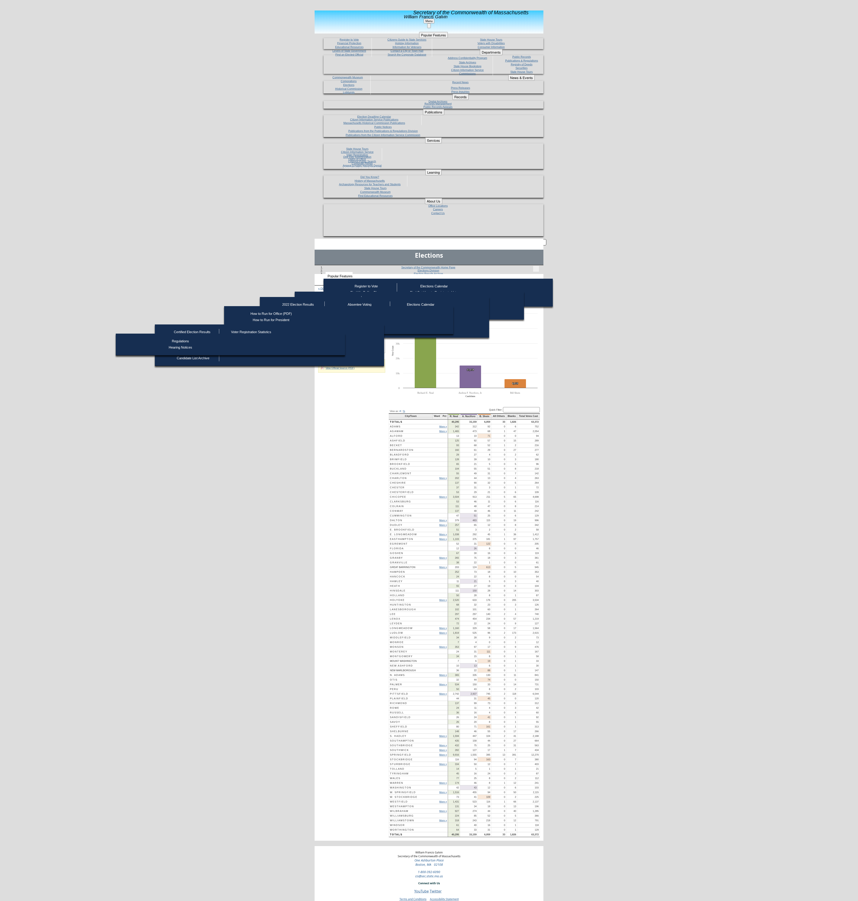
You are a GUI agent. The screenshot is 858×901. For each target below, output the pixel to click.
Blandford (399, 454)
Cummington (401, 515)
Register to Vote (366, 286)
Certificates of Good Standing (362, 167)
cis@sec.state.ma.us (429, 876)
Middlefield (400, 637)
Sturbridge (400, 764)
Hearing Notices (180, 347)
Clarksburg (400, 501)
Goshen (396, 553)
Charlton (398, 478)
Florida (397, 548)
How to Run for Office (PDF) (271, 314)
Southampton (402, 740)
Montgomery (401, 656)
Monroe (397, 642)
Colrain (397, 506)
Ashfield (397, 440)
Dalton (396, 520)
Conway (396, 511)
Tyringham (399, 773)
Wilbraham (399, 811)
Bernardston (402, 450)
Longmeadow (401, 628)
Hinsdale (398, 590)
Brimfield (398, 459)
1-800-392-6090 (429, 872)
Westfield (399, 801)
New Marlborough (403, 670)
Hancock (397, 576)
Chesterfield (402, 492)
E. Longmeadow (403, 534)
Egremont (399, 543)
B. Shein (484, 416)
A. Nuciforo (468, 416)
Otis (393, 679)
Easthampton (401, 539)
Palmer (396, 684)
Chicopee (398, 496)
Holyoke (397, 600)
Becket (396, 445)
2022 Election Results (298, 304)
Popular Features (340, 276)
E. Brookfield (402, 529)
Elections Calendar (434, 286)
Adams (395, 426)
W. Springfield (403, 792)
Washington (400, 787)
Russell (397, 712)
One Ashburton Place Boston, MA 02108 (429, 862)
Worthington (402, 829)
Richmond (398, 703)
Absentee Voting (359, 304)
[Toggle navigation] (536, 269)
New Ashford (401, 665)
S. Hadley (398, 736)
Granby (396, 557)
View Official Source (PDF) (340, 368)
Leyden (396, 623)
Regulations (180, 341)
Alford (396, 436)
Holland (397, 595)
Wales (395, 778)
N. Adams (397, 675)
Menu (429, 21)
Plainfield (399, 698)
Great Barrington (402, 567)
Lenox (395, 618)
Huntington (400, 604)
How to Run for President (271, 320)
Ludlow (396, 632)
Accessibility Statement (444, 899)
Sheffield (398, 726)
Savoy (395, 722)
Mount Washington (403, 661)
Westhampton (402, 806)
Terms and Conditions (413, 899)
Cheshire (398, 482)
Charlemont (401, 473)
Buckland (398, 468)
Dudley (396, 525)
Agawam (397, 431)
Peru (394, 689)
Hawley (396, 581)
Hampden (397, 572)
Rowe (394, 708)
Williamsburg (402, 815)
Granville (399, 562)
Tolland (397, 768)
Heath (395, 586)
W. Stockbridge (403, 797)
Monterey (398, 651)
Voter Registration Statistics (251, 332)
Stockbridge (401, 759)
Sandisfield (400, 717)
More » (443, 426)
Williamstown (402, 820)
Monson (397, 647)
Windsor (397, 825)
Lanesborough (403, 609)
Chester (397, 487)
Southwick (399, 750)
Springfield (400, 754)
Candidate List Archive (193, 358)
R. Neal (454, 416)
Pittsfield (399, 693)
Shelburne (399, 731)
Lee (393, 614)
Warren (396, 783)
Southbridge (401, 745)
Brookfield (400, 464)
